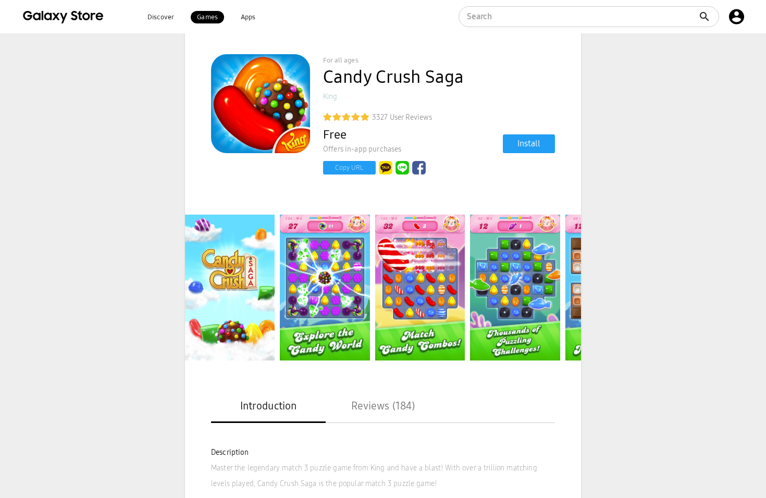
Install (528, 143)
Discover (160, 17)
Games (207, 17)
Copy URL (349, 168)
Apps (248, 17)
